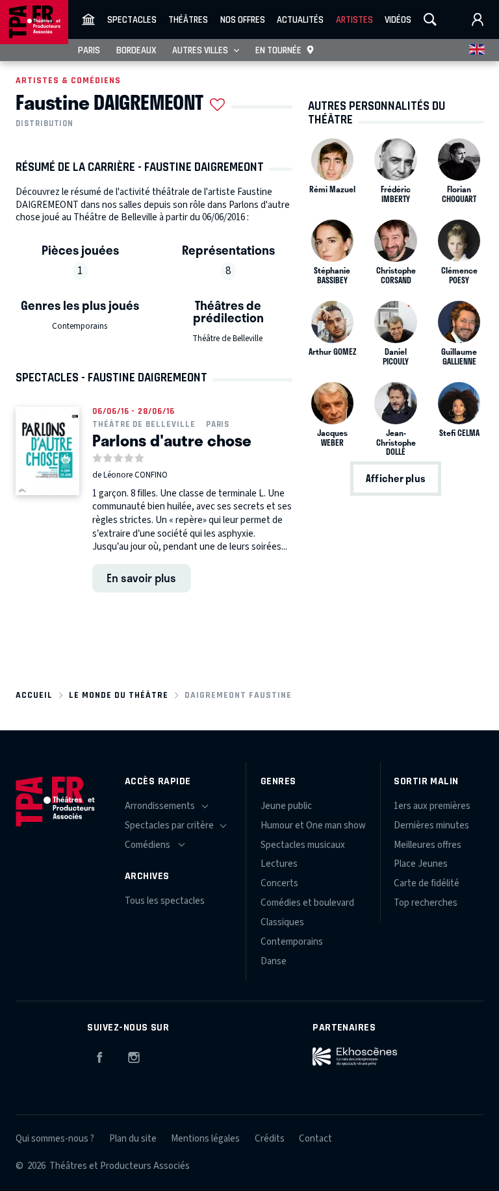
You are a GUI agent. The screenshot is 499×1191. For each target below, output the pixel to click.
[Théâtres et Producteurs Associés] (88, 19)
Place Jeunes (421, 864)
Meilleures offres (427, 845)
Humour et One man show (313, 825)
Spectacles (132, 19)
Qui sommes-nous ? (55, 1139)
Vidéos (398, 19)
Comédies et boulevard (307, 903)
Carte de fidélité (426, 883)
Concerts (279, 883)
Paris (89, 50)
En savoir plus (141, 577)
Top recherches (425, 903)
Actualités (300, 19)
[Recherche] (430, 19)
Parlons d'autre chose (171, 440)
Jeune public (286, 806)
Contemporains (79, 326)
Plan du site (133, 1139)
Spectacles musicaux (303, 845)
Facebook (99, 1055)
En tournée (278, 50)
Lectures (279, 864)
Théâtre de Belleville (227, 338)
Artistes (354, 19)
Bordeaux (136, 50)
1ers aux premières (432, 806)
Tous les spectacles (165, 901)
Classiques (282, 922)
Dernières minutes (431, 825)
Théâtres (188, 19)
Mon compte (477, 19)
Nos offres (242, 19)
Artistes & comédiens (68, 80)
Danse (274, 961)
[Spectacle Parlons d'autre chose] (47, 451)
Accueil (34, 695)
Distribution (44, 123)
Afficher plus (396, 478)
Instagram (134, 1055)
